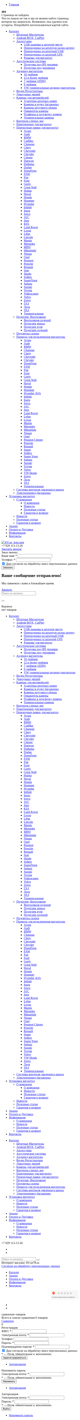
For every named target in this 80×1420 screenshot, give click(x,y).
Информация (17, 532)
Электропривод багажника (33, 492)
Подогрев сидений (36, 330)
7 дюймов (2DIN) (35, 81)
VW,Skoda (30, 473)
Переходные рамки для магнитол (37, 127)
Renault (28, 267)
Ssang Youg (31, 456)
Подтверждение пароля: (17, 1346)
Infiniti (28, 207)
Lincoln (28, 237)
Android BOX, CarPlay (30, 37)
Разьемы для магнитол (38, 57)
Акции (13, 526)
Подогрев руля (33, 326)
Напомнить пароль (21, 1415)
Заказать (8, 567)
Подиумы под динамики (39, 67)
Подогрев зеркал (34, 323)
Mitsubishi (30, 250)
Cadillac (28, 140)
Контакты (15, 536)
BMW (27, 137)
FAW (27, 174)
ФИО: (6, 1331)
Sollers (28, 277)
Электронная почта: (15, 1335)
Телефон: (8, 559)
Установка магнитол (22, 496)
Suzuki (28, 287)
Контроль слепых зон (30, 121)
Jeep (26, 220)
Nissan (28, 253)
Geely (27, 184)
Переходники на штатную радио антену (49, 47)
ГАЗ (26, 303)
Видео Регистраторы (29, 91)
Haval (27, 194)
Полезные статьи (34, 509)
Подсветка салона (27, 333)
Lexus (27, 230)
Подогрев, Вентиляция (31, 316)
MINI (27, 247)
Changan (29, 144)
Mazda (28, 240)
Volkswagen (31, 293)
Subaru (28, 283)
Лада (27, 307)
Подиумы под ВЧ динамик (41, 64)
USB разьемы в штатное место (43, 44)
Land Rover (31, 227)
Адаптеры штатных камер (40, 101)
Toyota (28, 290)
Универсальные (34, 313)
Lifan (27, 233)
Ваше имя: (9, 555)
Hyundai (29, 204)
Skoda (27, 273)
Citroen (28, 157)
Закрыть (6, 589)
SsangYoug (30, 280)
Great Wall (30, 187)
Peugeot (28, 260)
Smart (27, 449)
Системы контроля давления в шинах (40, 489)
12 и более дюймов (36, 77)
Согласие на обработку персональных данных (30, 1266)
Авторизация (17, 1364)
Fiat (26, 177)
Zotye (27, 300)
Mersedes (29, 243)
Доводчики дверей (28, 94)
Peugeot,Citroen (33, 439)
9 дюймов (30, 84)
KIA (26, 223)
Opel (27, 257)
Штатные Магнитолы (30, 34)
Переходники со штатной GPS (43, 54)
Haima (28, 190)
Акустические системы (31, 61)
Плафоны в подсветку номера (43, 114)
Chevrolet (29, 150)
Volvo (27, 297)
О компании (24, 499)
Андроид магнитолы (29, 71)
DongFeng (30, 170)
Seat (26, 270)
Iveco (27, 214)
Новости (29, 506)
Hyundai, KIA (32, 393)
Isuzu (27, 210)
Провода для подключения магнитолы (40, 336)
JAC (26, 217)
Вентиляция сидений (37, 320)
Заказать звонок (11, 549)
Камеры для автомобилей (32, 97)
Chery (27, 147)
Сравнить (7, 1321)
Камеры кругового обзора (40, 107)
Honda (28, 197)
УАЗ (26, 310)
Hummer (29, 200)
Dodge (28, 167)
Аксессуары (24, 41)
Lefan (27, 416)
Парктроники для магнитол (34, 124)
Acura (27, 130)
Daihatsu (29, 164)
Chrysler (29, 154)
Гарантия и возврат (36, 512)
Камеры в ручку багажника (41, 104)
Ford (26, 180)
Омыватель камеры (36, 111)
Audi (27, 134)
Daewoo (29, 160)
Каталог (14, 31)
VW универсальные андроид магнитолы (49, 87)
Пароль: (7, 1342)
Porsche (28, 263)
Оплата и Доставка (21, 529)
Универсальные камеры (39, 117)
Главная (14, 4)
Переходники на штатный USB (44, 51)
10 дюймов (31, 74)
